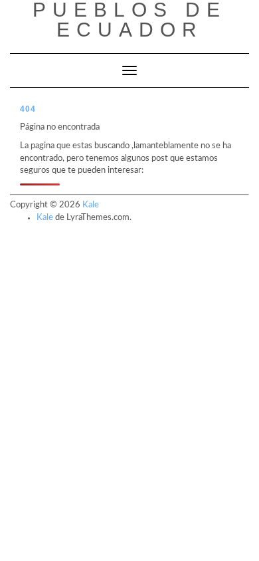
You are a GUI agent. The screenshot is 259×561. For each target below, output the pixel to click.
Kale (90, 205)
